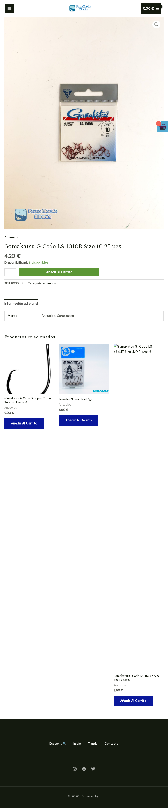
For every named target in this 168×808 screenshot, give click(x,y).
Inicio (77, 744)
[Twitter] (93, 769)
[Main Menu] (9, 8)
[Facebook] (84, 769)
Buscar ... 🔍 (57, 743)
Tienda (93, 744)
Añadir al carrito (59, 272)
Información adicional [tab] (21, 303)
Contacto (112, 744)
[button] (156, 24)
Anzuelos (11, 237)
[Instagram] (75, 769)
